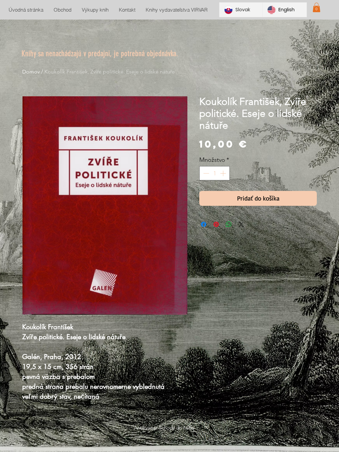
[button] (316, 7)
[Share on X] (241, 224)
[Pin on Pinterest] (216, 224)
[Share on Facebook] (204, 224)
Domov (31, 71)
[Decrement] (205, 173)
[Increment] (223, 173)
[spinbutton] (214, 173)
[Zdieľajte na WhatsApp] (229, 224)
